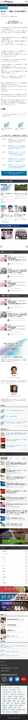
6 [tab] (11, 245)
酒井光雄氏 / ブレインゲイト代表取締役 (13, 514)
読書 (19, 707)
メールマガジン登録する (14, 541)
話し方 (15, 707)
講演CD (13, 709)
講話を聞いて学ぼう (21, 709)
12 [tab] (22, 245)
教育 (15, 574)
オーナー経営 (5, 689)
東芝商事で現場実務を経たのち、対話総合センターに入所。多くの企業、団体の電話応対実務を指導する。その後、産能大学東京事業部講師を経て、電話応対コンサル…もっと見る (14, 400)
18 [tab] (16, 246)
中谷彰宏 (21, 696)
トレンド (15, 562)
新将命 (22, 700)
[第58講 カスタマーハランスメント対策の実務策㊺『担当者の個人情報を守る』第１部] (3, 258)
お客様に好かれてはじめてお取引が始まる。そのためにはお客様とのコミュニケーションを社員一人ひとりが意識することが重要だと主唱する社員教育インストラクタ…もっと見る (14, 382)
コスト (18, 689)
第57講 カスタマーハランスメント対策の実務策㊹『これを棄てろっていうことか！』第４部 (16, 284)
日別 (4, 458)
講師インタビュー (6, 709)
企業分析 (9, 698)
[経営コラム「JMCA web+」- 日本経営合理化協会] (8, 2)
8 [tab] (15, 245)
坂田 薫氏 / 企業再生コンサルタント (12, 466)
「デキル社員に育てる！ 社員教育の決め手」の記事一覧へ (14, 173)
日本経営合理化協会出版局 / (11, 479)
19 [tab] (18, 246)
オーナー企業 (16, 687)
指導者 (14, 700)
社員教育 (11, 705)
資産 (17, 5)
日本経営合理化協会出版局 (5, 221)
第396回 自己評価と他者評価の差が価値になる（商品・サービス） (16, 505)
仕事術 (4, 698)
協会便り (15, 582)
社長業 (16, 705)
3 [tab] (5, 245)
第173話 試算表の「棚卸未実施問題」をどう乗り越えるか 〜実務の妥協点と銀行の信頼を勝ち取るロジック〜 (16, 464)
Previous (1, 247)
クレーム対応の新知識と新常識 (15, 261)
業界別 (15, 571)
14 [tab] (26, 245)
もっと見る (25, 426)
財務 (3, 711)
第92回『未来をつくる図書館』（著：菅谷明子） (20, 215)
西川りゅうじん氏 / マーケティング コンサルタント (15, 487)
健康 (24, 698)
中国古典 (10, 696)
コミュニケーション (7, 692)
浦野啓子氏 (15, 114)
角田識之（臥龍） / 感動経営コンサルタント (14, 473)
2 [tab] (3, 245)
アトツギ (10, 687)
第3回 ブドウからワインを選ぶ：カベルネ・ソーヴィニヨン (21, 194)
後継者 (9, 700)
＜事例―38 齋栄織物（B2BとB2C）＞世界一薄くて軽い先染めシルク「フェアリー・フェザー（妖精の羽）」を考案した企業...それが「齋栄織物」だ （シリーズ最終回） (16, 511)
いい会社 (4, 687)
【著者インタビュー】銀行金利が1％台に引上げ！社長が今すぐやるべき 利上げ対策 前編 (16, 477)
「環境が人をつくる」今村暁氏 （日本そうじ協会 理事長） (7, 216)
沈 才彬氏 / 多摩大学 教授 (11, 493)
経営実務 (4, 707)
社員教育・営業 (6, 115)
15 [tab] (10, 246)
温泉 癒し (17, 703)
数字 (15, 565)
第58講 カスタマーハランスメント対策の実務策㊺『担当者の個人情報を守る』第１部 (16, 258)
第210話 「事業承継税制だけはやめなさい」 (15, 518)
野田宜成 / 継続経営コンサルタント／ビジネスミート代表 (16, 500)
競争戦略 (21, 705)
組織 (15, 568)
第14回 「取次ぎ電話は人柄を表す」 (7, 194)
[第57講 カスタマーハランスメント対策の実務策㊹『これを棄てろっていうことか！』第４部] (3, 283)
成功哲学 (15, 577)
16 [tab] (12, 246)
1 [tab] (1, 245)
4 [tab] (7, 245)
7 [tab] (13, 245)
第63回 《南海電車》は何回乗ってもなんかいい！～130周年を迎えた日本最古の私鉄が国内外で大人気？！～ (16, 484)
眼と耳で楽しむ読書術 (20, 217)
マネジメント (13, 694)
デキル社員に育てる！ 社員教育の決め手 (9, 16)
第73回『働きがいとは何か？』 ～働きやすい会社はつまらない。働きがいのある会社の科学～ (16, 498)
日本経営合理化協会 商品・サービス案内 (10, 668)
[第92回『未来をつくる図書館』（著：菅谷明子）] (21, 208)
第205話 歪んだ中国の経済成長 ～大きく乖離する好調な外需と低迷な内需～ (16, 491)
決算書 (7, 703)
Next (27, 247)
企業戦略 (6, 5)
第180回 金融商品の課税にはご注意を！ (14, 524)
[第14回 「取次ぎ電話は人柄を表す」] (7, 187)
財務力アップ (9, 711)
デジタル (14, 692)
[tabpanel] (7, 235)
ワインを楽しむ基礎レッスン (21, 196)
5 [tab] (9, 245)
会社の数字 (15, 698)
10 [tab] (19, 245)
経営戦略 (10, 707)
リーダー (21, 5)
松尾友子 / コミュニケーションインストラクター (18, 276)
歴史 (3, 703)
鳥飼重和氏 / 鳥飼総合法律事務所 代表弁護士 (14, 525)
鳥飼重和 (15, 711)
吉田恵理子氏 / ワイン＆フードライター (21, 198)
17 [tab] (14, 246)
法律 (12, 703)
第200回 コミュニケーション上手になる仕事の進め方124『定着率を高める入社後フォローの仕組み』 (17, 271)
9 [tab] (17, 245)
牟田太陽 (23, 703)
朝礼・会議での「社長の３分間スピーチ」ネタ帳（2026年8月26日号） (16, 471)
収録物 (24, 458)
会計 (20, 698)
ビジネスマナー (6, 694)
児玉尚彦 (4, 700)
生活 (15, 580)
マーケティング (12, 5)
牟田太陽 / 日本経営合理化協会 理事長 (12, 506)
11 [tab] (20, 245)
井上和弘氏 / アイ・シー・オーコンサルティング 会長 (15, 519)
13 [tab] (24, 245)
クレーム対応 (12, 689)
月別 (11, 458)
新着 (2, 5)
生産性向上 (5, 705)
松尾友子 (11, 114)
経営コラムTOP (4, 665)
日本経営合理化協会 (5, 670)
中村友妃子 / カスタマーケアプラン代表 (16, 263)
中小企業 (15, 696)
